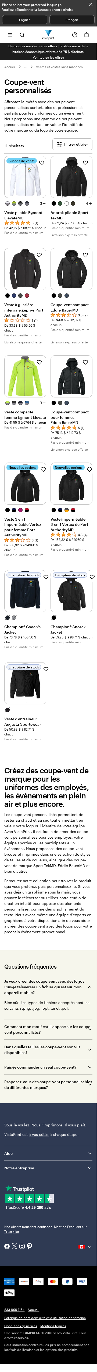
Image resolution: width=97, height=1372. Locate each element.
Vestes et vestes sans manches (59, 67)
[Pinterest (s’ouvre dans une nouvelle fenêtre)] (29, 1247)
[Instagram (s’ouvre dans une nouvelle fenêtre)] (22, 1246)
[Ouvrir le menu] (10, 35)
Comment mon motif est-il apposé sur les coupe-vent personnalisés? (48, 1029)
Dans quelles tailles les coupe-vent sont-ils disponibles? (42, 1050)
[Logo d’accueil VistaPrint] (48, 34)
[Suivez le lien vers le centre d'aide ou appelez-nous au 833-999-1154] (75, 35)
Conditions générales (20, 1326)
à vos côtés (39, 1134)
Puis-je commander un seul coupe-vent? (40, 1067)
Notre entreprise (19, 1168)
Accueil (10, 67)
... (25, 67)
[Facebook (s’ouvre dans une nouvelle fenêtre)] (7, 1246)
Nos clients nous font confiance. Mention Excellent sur (45, 1229)
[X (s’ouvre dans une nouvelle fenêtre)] (14, 1246)
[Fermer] (91, 4)
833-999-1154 (14, 1309)
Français (72, 20)
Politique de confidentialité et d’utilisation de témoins (45, 1318)
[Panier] (86, 35)
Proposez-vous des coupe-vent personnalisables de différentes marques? (48, 1084)
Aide (8, 1153)
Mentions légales (53, 1326)
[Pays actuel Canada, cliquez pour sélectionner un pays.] (85, 1247)
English (24, 20)
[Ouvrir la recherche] (22, 35)
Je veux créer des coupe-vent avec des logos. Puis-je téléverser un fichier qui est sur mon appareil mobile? (44, 987)
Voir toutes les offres (48, 57)
